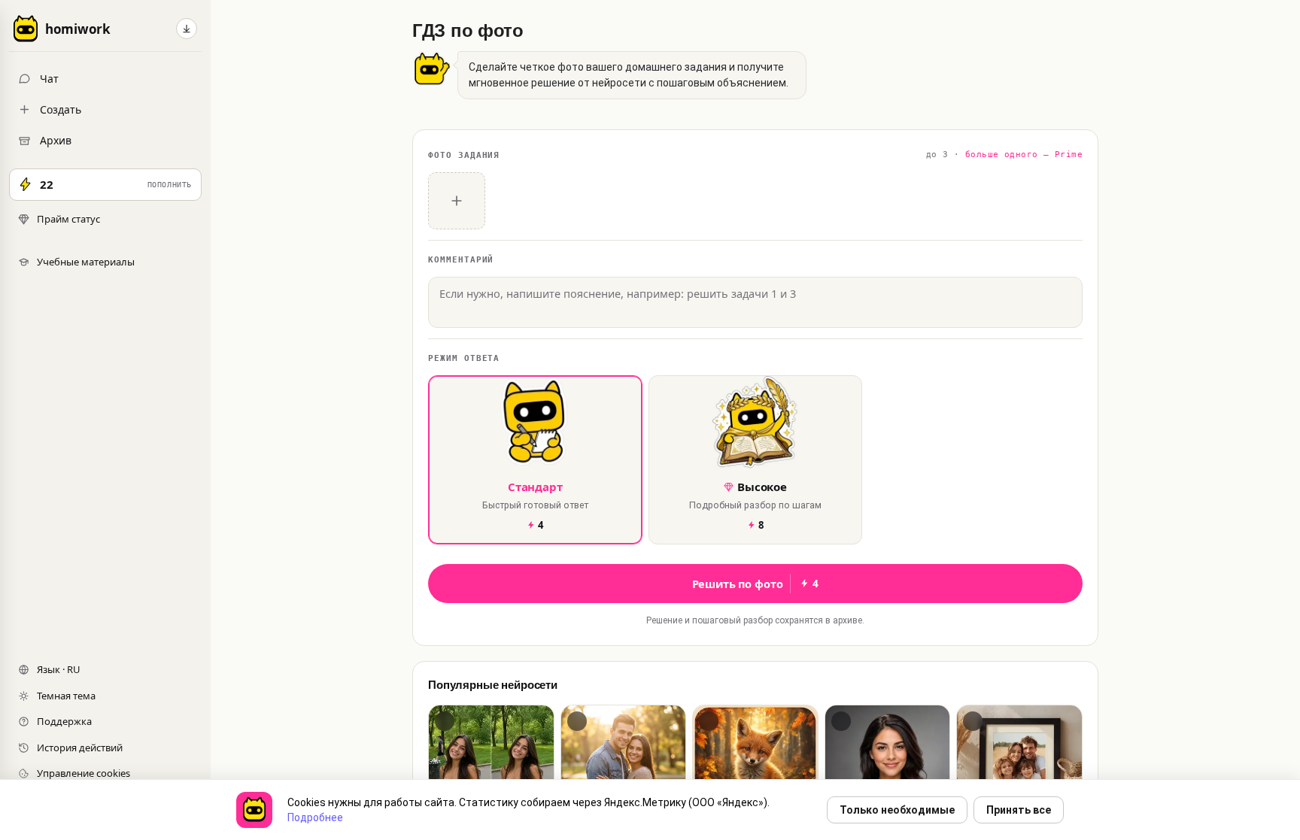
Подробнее (315, 817)
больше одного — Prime (1024, 154)
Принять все (1018, 810)
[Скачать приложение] (186, 28)
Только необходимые (897, 810)
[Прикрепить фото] (456, 200)
